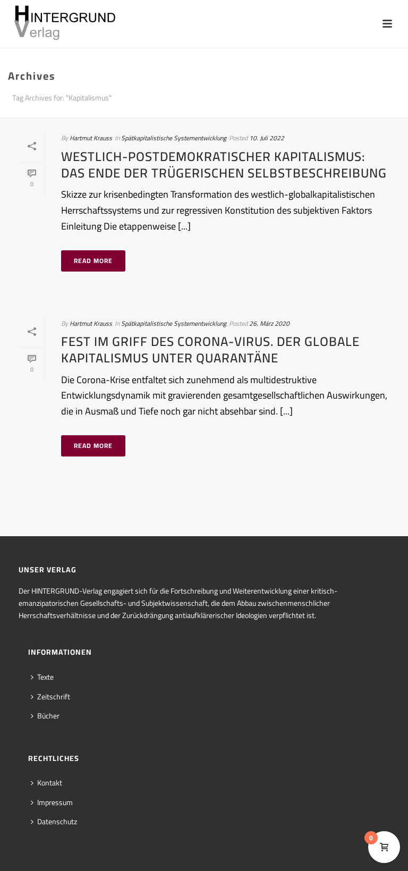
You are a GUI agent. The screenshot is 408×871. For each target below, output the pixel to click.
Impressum (55, 802)
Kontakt (49, 783)
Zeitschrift (53, 697)
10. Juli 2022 (266, 138)
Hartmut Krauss (91, 138)
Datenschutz (57, 821)
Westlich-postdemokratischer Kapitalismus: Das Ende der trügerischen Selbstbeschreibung (224, 165)
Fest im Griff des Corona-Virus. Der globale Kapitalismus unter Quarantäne (210, 349)
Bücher (48, 716)
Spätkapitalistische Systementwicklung (173, 138)
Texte (45, 677)
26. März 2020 (269, 323)
